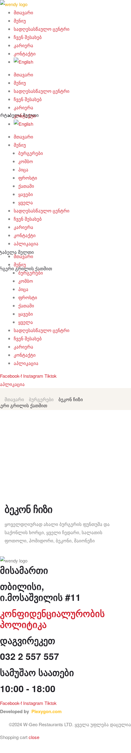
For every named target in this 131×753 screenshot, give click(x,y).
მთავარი (23, 12)
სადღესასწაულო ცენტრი (41, 29)
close (34, 737)
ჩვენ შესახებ (28, 37)
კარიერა (23, 45)
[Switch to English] (72, 62)
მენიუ (20, 20)
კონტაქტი (25, 53)
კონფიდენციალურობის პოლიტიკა (52, 619)
